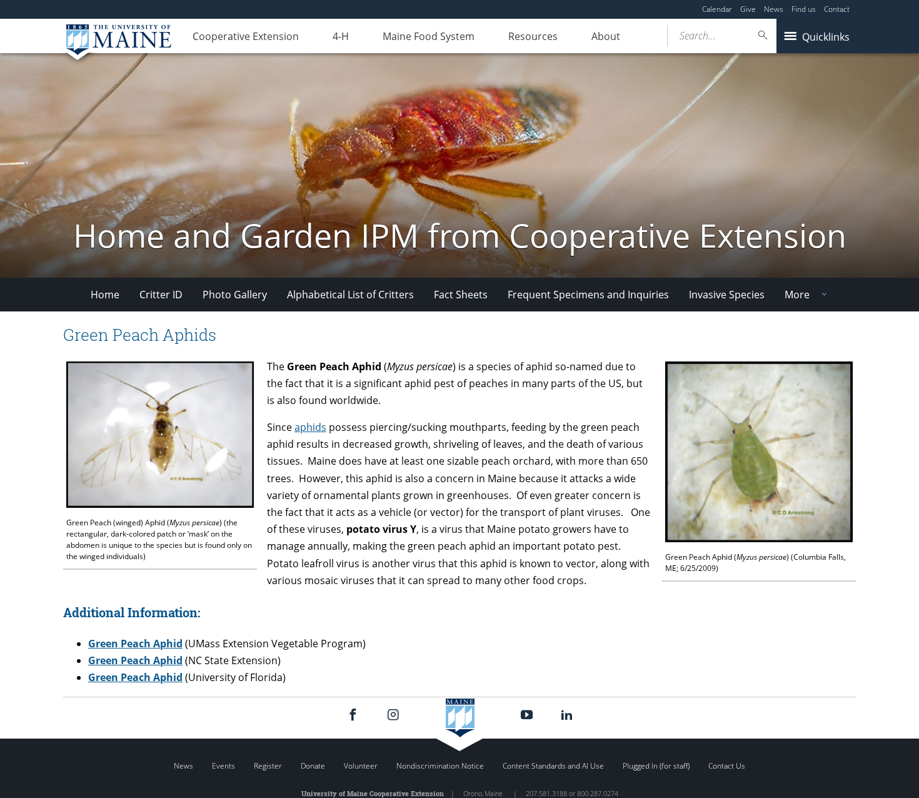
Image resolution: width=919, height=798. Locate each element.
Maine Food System (429, 36)
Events (223, 765)
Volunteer (361, 765)
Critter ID (161, 294)
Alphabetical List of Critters (350, 294)
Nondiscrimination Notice (440, 765)
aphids (310, 427)
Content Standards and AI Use (553, 765)
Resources (533, 36)
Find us (803, 9)
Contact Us (726, 765)
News (773, 9)
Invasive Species (727, 294)
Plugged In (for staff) (656, 765)
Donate (313, 765)
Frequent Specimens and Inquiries (588, 294)
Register (268, 765)
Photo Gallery (235, 294)
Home (105, 294)
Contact (837, 9)
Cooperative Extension (246, 36)
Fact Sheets (461, 294)
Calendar (717, 9)
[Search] (763, 35)
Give (748, 9)
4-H (341, 36)
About (605, 36)
